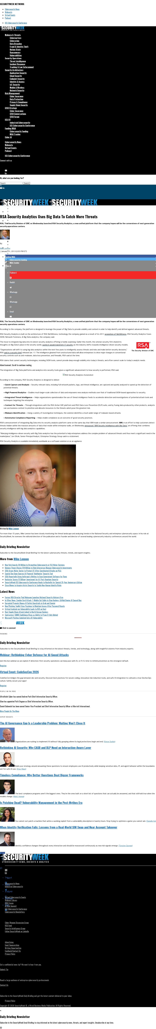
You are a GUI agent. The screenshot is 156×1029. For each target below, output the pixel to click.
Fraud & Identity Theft (19, 46)
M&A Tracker (15, 134)
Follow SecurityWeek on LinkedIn (17, 931)
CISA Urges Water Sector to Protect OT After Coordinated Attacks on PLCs (33, 570)
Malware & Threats (13, 34)
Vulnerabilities (16, 55)
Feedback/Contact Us (13, 951)
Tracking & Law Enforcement (22, 67)
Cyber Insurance (16, 96)
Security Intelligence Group (15, 928)
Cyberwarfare (15, 37)
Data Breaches (16, 43)
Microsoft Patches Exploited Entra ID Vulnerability (23, 617)
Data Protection (16, 99)
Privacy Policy (10, 953)
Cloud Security (16, 75)
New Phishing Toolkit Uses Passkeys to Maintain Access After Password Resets (35, 606)
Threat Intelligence (18, 61)
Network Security (17, 90)
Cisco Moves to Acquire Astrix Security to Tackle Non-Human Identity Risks (33, 585)
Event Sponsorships (12, 945)
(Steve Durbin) (109, 741)
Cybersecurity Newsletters (15, 911)
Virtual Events (10, 15)
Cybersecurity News (12, 9)
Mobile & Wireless (17, 87)
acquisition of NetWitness (115, 334)
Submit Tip (4, 969)
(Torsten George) (126, 845)
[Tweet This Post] (80, 259)
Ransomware (15, 52)
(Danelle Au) (151, 821)
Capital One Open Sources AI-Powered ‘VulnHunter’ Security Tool (29, 573)
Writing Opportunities (13, 948)
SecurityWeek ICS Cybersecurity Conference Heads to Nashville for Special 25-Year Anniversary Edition (43, 582)
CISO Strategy (11, 108)
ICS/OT (8, 119)
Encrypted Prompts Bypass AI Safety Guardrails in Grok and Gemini (30, 603)
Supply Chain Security (19, 105)
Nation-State (15, 49)
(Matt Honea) (18, 796)
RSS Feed (8, 925)
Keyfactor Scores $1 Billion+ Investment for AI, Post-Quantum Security (31, 579)
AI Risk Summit (11, 906)
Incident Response (17, 64)
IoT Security (15, 84)
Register (3, 665)
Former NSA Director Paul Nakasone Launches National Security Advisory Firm (34, 597)
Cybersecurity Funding (19, 131)
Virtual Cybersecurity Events (15, 897)
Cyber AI (8, 137)
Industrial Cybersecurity (20, 122)
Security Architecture (14, 70)
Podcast (8, 18)
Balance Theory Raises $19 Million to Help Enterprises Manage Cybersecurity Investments (38, 567)
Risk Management (12, 93)
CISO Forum (14, 116)
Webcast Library (11, 900)
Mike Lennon (5, 248)
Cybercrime (14, 40)
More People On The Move (9, 711)
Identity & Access (17, 81)
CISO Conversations (18, 113)
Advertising (9, 942)
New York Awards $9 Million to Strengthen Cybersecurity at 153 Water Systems (35, 564)
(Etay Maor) (21, 768)
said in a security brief (13, 352)
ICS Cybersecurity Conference (16, 22)
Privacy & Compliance (18, 102)
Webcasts (8, 12)
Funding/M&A (10, 128)
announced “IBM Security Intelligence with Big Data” (106, 425)
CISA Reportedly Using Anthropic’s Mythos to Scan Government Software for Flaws (36, 576)
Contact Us (4, 985)
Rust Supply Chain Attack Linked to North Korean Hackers (26, 612)
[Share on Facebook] (80, 256)
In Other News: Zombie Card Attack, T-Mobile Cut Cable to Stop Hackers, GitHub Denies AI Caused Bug (43, 600)
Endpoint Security (17, 78)
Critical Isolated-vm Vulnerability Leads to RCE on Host (25, 609)
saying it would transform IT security (57, 344)
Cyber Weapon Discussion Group (17, 922)
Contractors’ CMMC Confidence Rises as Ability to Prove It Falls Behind (31, 614)
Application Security (18, 72)
